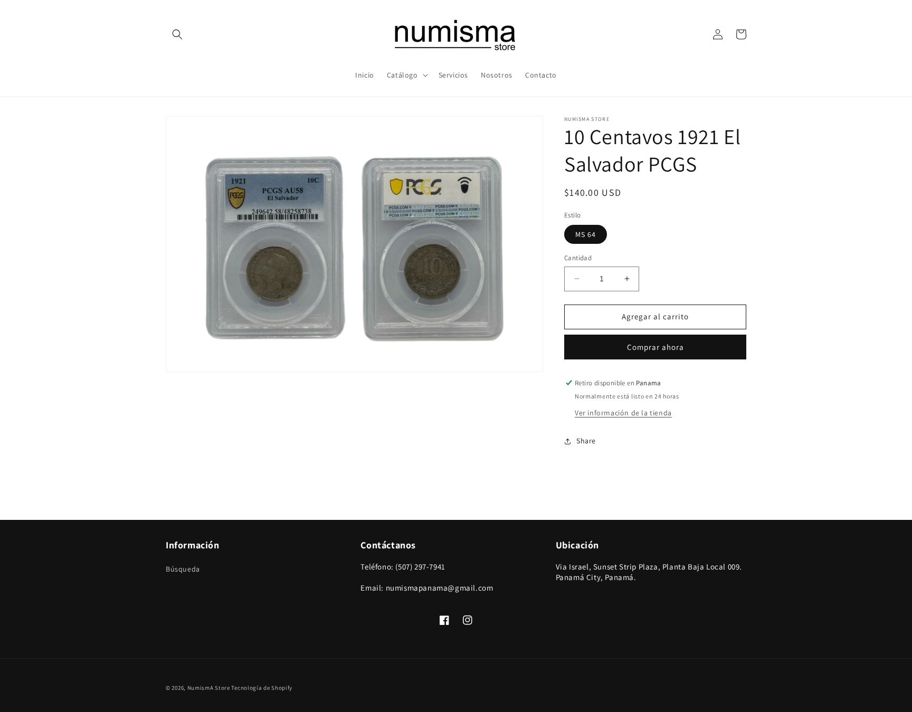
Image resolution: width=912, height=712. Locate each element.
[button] (177, 34)
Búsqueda (183, 569)
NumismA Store (208, 687)
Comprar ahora (655, 347)
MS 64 (585, 234)
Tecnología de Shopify (261, 687)
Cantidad (578, 257)
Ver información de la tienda (623, 412)
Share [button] (586, 440)
